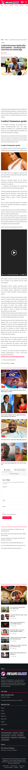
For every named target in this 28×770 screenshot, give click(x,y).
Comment (4, 486)
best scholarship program (6, 732)
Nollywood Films (22, 737)
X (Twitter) (7, 697)
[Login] (26, 2)
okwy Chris (3, 52)
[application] (14, 252)
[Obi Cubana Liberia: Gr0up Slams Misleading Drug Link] (14, 428)
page (12, 363)
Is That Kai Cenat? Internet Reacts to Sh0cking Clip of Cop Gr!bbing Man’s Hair (12, 530)
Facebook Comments (20, 469)
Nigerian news (14, 737)
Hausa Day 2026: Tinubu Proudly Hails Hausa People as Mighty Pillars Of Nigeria (13, 534)
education (21, 732)
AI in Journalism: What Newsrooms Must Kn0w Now (11, 548)
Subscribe (3, 721)
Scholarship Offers (5, 739)
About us (2, 708)
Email (4, 506)
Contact (2, 710)
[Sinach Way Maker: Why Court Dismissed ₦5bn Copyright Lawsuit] (5, 632)
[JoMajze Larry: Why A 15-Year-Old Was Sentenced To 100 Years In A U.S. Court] (5, 647)
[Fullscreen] (25, 274)
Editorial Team (4, 724)
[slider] (13, 274)
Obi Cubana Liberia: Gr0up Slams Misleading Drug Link (13, 439)
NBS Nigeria (14, 750)
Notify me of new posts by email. (9, 514)
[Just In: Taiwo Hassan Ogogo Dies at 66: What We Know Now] (14, 451)
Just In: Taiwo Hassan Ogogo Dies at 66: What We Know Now (13, 545)
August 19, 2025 (4, 54)
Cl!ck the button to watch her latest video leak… (13, 356)
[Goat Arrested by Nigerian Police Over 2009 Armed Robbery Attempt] (5, 609)
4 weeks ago (13, 610)
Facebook (3, 697)
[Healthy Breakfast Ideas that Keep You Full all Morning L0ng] (14, 595)
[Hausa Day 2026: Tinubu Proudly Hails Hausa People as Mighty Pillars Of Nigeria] (14, 379)
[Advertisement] (14, 23)
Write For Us (3, 716)
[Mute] (23, 274)
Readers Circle (4, 718)
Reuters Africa (4, 750)
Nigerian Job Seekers (6, 737)
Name (4, 500)
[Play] (2, 274)
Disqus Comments (14, 473)
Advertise (3, 713)
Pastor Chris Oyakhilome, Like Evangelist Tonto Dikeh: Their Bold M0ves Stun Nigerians (13, 539)
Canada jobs (15, 732)
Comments (8, 469)
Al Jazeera (9, 750)
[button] (1, 0)
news (3, 42)
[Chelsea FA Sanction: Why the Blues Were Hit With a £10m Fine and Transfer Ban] (5, 640)
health (4, 586)
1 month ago (13, 633)
